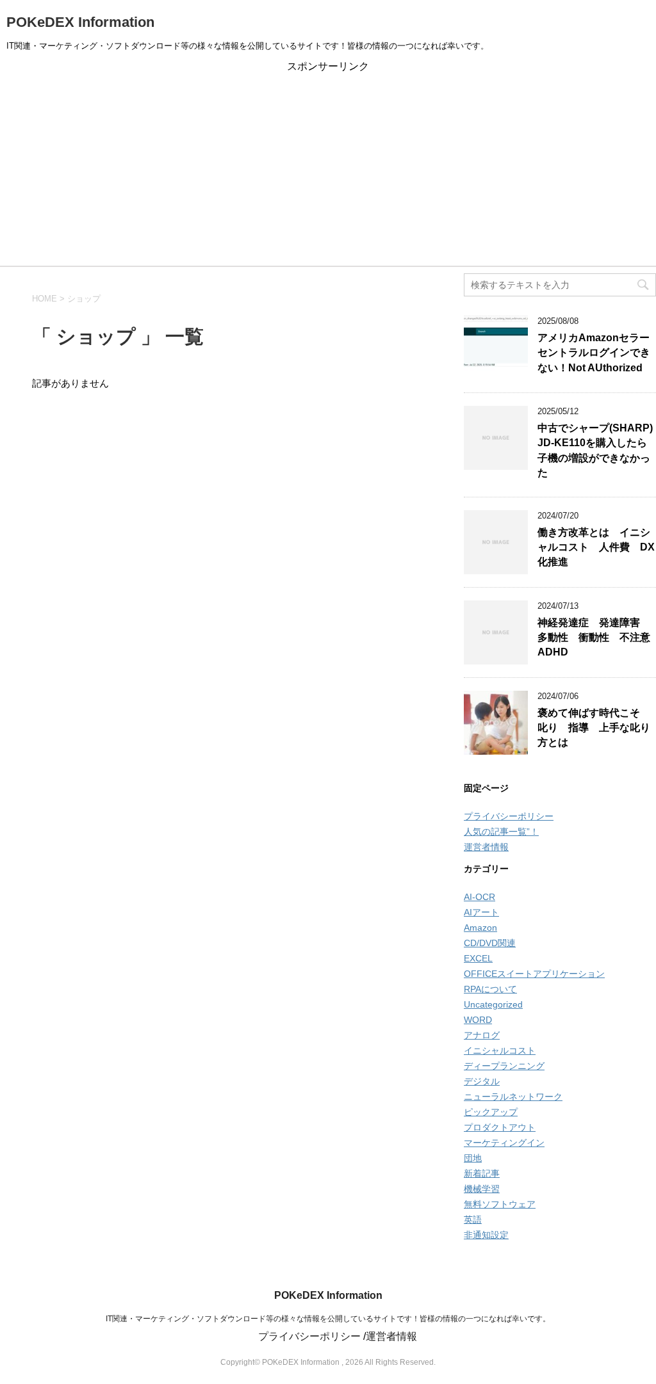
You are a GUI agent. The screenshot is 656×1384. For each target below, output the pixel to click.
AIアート (481, 912)
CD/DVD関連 (490, 943)
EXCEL (478, 958)
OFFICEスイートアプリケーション (534, 974)
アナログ (482, 1035)
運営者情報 (486, 847)
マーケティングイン (504, 1143)
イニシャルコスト (500, 1050)
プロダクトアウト (500, 1127)
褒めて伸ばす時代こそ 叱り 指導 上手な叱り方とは (593, 727)
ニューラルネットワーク (513, 1096)
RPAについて (490, 989)
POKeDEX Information (80, 22)
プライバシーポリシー (509, 816)
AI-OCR (479, 897)
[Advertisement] (328, 169)
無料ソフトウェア (500, 1204)
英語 (473, 1219)
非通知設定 (486, 1235)
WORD (478, 1020)
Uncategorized (493, 1004)
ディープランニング (504, 1066)
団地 (473, 1158)
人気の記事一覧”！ (501, 831)
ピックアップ (491, 1112)
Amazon (480, 927)
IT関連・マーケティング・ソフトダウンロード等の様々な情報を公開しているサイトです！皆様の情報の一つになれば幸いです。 (328, 1318)
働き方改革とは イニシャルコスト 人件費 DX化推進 (596, 547)
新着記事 (482, 1173)
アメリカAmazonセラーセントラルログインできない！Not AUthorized (593, 352)
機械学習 (482, 1189)
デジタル (482, 1081)
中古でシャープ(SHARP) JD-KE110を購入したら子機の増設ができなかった (595, 450)
